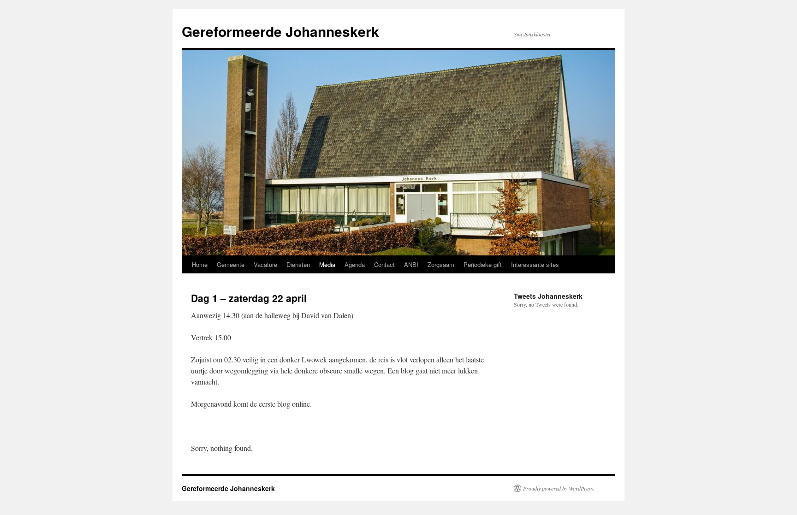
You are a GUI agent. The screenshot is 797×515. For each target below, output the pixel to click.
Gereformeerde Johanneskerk (280, 31)
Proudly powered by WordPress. (559, 488)
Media (327, 264)
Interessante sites (535, 264)
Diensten (298, 264)
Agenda (355, 264)
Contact (384, 264)
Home (200, 264)
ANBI (411, 264)
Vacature (265, 264)
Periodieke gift (483, 264)
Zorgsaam (441, 264)
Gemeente (230, 264)
